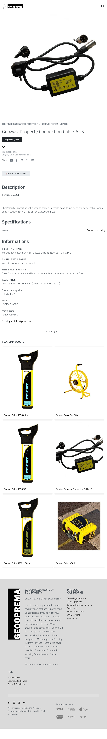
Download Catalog (17, 174)
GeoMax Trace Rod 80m (67, 415)
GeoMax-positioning (96, 230)
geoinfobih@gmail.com (20, 321)
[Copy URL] (38, 160)
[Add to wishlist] (3, 146)
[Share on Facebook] (16, 160)
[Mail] (32, 160)
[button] (53, 332)
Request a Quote (11, 140)
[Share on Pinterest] (27, 160)
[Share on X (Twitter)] (11, 160)
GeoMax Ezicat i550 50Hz (16, 489)
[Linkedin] (14, 702)
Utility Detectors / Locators (55, 124)
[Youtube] (24, 702)
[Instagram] (19, 702)
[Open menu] (36, 6)
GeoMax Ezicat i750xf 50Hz (17, 563)
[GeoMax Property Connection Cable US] (79, 453)
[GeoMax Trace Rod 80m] (79, 379)
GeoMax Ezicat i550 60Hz (16, 415)
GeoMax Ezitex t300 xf (66, 563)
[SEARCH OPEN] (102, 6)
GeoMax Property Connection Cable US (74, 489)
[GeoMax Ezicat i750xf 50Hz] (27, 527)
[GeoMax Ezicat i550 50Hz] (27, 453)
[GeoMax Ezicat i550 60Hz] (27, 379)
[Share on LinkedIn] (22, 160)
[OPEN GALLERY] (53, 65)
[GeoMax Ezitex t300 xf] (79, 527)
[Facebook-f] (9, 702)
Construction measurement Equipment (20, 124)
